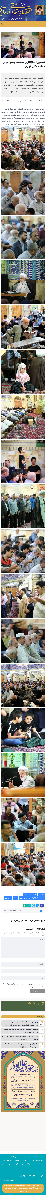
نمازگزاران (8, 897)
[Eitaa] (43, 1003)
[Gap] (38, 1003)
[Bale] (34, 1003)
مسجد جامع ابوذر (30, 894)
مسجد (41, 894)
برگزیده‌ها (40, 1017)
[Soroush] (29, 1003)
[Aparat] (21, 1176)
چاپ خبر (4, 101)
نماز (15, 897)
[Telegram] (31, 1176)
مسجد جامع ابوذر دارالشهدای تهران (32, 897)
